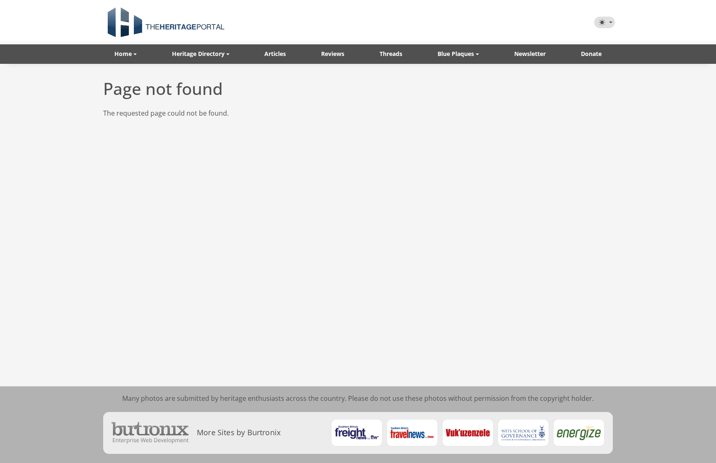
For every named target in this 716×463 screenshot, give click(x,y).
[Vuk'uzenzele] (467, 432)
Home (123, 54)
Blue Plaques (456, 54)
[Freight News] (356, 432)
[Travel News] (412, 432)
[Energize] (579, 432)
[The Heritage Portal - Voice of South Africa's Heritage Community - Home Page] (165, 22)
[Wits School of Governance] (523, 432)
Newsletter (530, 54)
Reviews (332, 54)
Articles (275, 54)
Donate (591, 54)
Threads (391, 54)
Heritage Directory (198, 54)
